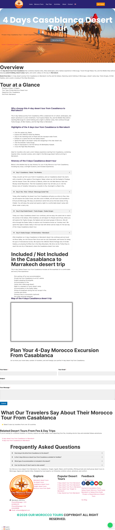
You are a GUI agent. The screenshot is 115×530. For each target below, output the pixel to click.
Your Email (62, 369)
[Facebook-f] (83, 483)
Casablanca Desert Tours (15, 44)
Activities (57, 4)
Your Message (5, 387)
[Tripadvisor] (100, 483)
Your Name (4, 369)
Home (3, 44)
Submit (3, 403)
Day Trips (49, 4)
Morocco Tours (38, 4)
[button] (110, 525)
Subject (2, 378)
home (31, 4)
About (64, 4)
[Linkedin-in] (92, 483)
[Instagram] (88, 483)
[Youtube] (96, 483)
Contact (70, 4)
